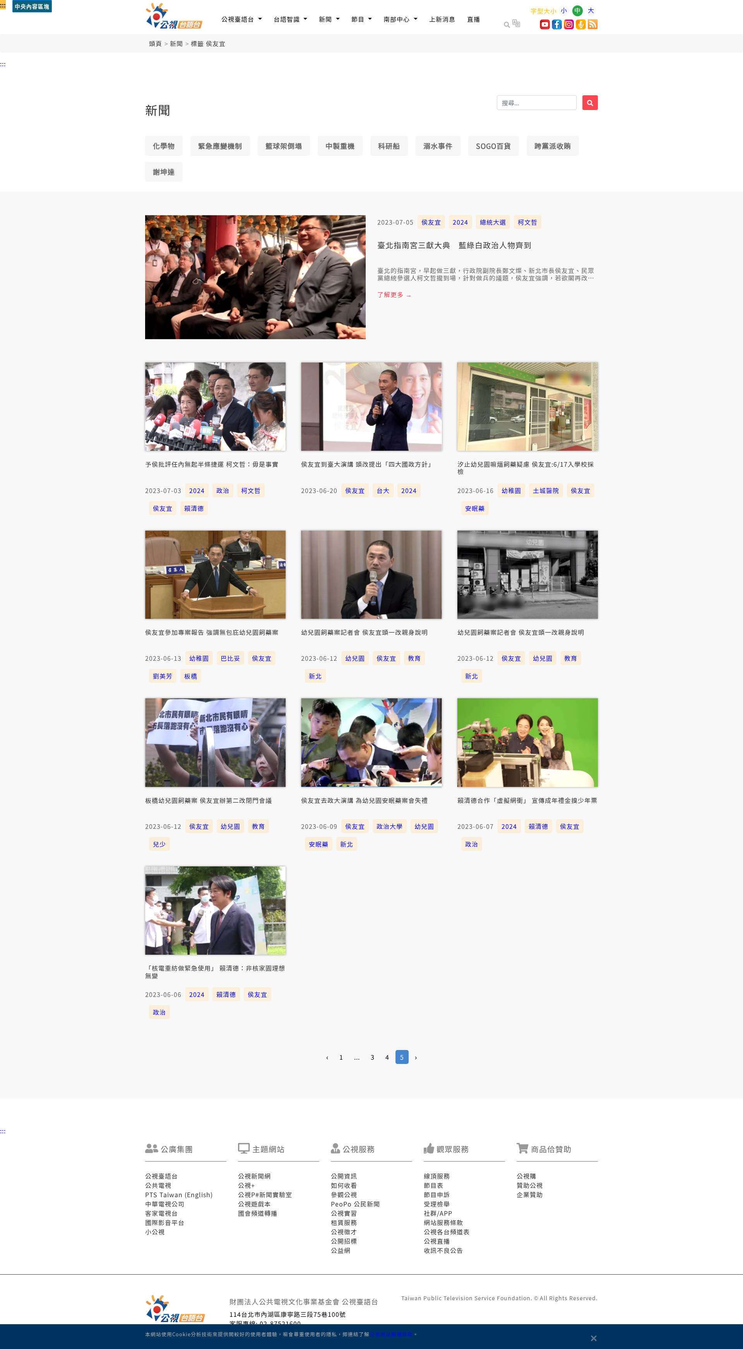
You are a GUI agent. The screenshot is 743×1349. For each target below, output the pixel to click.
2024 (460, 222)
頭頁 (155, 43)
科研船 (389, 146)
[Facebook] (557, 26)
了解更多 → (394, 294)
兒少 (159, 844)
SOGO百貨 (493, 146)
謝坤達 (164, 172)
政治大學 (390, 826)
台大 (383, 490)
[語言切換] (516, 24)
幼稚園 (511, 490)
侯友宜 (431, 222)
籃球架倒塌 (283, 146)
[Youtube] (545, 26)
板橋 (190, 676)
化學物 (164, 146)
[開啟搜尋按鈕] (508, 24)
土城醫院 (546, 490)
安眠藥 (475, 508)
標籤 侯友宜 (208, 43)
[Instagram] (569, 26)
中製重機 (340, 146)
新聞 (176, 43)
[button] (242, 19)
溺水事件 (438, 146)
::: (3, 4)
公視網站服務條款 (391, 1334)
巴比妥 (230, 658)
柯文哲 (528, 222)
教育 (414, 658)
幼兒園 (355, 658)
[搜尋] (590, 102)
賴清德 (194, 508)
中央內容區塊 (32, 7)
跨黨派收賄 (552, 146)
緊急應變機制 (220, 146)
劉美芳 (163, 676)
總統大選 (493, 222)
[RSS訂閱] (593, 26)
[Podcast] (581, 26)
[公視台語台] (174, 17)
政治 (222, 490)
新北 (315, 676)
